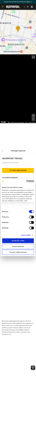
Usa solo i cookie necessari (18, 252)
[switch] (31, 217)
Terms (26, 122)
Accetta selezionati (18, 246)
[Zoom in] (33, 115)
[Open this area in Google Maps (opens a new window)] (3, 122)
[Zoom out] (33, 119)
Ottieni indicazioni (17, 170)
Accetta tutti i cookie (18, 240)
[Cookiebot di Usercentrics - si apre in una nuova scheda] (26, 181)
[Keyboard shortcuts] (9, 122)
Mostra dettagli (26, 235)
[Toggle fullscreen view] (33, 57)
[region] (18, 88)
